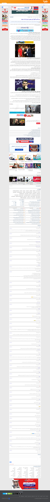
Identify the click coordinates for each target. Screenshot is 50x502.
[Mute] (26, 112)
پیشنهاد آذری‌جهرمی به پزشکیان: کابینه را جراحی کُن (34, 206)
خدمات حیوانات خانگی (32, 470)
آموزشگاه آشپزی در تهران (25, 467)
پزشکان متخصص (38, 472)
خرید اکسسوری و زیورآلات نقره (16, 190)
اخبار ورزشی (41, 4)
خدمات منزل (14, 474)
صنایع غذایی (26, 474)
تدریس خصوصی (26, 468)
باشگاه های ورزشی (32, 472)
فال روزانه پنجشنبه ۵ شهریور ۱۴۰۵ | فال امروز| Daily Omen (34, 210)
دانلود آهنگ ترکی (13, 196)
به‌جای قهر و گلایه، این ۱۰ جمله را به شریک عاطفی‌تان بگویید (34, 211)
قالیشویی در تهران (20, 476)
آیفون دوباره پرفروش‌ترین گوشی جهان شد (36, 223)
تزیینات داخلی (20, 474)
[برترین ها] (45, 1)
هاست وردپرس (25, 196)
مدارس (27, 469)
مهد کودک (27, 470)
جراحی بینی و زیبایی (38, 477)
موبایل (14, 472)
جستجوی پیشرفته (22, 496)
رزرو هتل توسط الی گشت (19, 192)
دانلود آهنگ (24, 192)
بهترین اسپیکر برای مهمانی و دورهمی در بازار (36, 129)
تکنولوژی (27, 4)
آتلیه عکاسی (27, 477)
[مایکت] (5, 494)
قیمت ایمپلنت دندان (38, 190)
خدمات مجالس (26, 476)
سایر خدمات (14, 476)
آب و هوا (14, 202)
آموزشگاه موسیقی (32, 476)
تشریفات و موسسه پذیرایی (25, 475)
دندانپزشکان (39, 474)
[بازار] (10, 494)
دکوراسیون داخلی (20, 473)
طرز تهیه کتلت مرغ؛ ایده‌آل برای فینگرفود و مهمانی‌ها (18, 217)
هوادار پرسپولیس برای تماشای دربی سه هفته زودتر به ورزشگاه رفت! (33, 222)
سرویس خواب (20, 472)
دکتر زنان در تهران (38, 473)
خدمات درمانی (32, 469)
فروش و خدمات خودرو (13, 475)
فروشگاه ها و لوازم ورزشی (31, 473)
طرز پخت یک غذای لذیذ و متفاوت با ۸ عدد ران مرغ (18, 222)
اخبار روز (44, 4)
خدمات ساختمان (20, 475)
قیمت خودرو (21, 202)
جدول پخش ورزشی (13, 205)
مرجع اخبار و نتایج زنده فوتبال (29, 192)
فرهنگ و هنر (29, 4)
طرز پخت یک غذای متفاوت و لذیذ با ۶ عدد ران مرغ (18, 212)
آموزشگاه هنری (32, 477)
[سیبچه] (19, 494)
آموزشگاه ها (33, 474)
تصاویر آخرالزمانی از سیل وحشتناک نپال (36, 209)
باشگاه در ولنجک (26, 193)
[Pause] (25, 112)
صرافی (14, 469)
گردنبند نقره (21, 190)
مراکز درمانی (39, 471)
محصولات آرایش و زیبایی (38, 470)
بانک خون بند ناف (33, 197)
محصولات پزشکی (32, 468)
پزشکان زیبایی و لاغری (38, 476)
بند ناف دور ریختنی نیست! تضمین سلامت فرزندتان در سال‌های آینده (33, 135)
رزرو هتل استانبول (38, 193)
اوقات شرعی (21, 205)
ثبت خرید (17, 112)
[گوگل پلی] (14, 494)
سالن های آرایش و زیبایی (37, 467)
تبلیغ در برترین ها (29, 496)
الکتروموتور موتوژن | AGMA (23, 197)
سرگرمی (25, 4)
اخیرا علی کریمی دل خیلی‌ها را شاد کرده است (19, 223)
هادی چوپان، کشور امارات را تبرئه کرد (36, 217)
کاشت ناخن (39, 468)
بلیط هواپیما (34, 190)
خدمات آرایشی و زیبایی (38, 469)
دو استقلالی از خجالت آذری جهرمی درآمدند (35, 202)
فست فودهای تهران (26, 472)
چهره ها (36, 4)
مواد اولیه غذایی (14, 192)
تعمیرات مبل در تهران (19, 471)
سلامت (32, 4)
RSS (19, 496)
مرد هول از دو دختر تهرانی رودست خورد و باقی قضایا (18, 221)
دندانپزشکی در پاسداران (33, 196)
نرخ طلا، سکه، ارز (13, 201)
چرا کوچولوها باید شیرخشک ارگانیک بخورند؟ (36, 136)
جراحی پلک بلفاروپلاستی (21, 193)
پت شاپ (33, 471)
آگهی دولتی (26, 496)
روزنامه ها (21, 201)
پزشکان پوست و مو (32, 467)
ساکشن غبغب (27, 190)
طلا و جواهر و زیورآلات (19, 469)
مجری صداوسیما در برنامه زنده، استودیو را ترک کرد (18, 215)
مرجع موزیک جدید (35, 192)
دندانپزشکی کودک (38, 475)
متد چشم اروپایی (34, 193)
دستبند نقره (24, 190)
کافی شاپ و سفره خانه (25, 473)
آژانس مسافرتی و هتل (19, 477)
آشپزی (34, 4)
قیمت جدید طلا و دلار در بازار (21, 211)
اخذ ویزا (14, 467)
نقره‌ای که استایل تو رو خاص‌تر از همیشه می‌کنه (35, 131)
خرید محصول (38, 123)
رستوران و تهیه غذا (26, 471)
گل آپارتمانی (30, 193)
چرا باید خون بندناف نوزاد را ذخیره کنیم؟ (36, 130)
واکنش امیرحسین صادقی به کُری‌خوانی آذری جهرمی (34, 201)
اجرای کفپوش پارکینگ (38, 197)
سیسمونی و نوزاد (13, 470)
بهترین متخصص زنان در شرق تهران (19, 196)
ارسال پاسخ (11, 228)
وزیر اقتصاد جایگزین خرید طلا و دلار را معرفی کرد (18, 210)
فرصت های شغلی (33, 496)
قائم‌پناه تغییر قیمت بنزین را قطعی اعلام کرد (35, 215)
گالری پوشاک (20, 467)
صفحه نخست (46, 4)
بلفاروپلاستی (31, 190)
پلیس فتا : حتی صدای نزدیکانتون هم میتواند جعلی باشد (34, 132)
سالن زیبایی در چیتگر (38, 196)
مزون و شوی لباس (20, 468)
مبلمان (21, 470)
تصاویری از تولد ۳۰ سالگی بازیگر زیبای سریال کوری (35, 221)
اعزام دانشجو (14, 468)
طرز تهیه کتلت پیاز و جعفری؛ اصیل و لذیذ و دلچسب (18, 209)
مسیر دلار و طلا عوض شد (21, 216)
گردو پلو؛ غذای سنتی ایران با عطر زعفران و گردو (19, 218)
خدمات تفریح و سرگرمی (13, 471)
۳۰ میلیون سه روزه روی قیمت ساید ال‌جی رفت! (35, 216)
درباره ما (39, 496)
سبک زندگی (38, 4)
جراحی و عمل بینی (29, 197)
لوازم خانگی (14, 473)
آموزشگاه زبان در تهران (32, 475)
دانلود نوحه (29, 196)
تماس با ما (36, 496)
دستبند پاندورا (38, 192)
